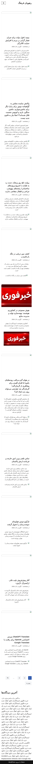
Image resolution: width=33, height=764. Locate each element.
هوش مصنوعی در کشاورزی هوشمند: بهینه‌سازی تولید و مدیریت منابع (18, 313)
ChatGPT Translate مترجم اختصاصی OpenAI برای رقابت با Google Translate (16, 640)
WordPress (12, 762)
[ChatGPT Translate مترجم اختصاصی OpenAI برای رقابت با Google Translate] (16, 622)
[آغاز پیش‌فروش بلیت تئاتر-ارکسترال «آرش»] (16, 565)
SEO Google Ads (24, 759)
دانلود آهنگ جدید (16, 737)
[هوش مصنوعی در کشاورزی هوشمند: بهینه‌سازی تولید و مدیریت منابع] (16, 295)
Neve (22, 762)
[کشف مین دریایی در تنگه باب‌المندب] (16, 239)
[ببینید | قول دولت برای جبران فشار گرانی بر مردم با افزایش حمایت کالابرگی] (16, 23)
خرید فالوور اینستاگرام (20, 701)
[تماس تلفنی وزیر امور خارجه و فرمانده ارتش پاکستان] (16, 444)
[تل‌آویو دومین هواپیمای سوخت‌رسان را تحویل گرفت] (16, 507)
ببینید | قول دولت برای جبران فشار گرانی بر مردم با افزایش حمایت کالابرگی (17, 40)
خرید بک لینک (13, 716)
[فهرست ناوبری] (3, 3)
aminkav (25, 46)
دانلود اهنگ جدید (6, 701)
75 (7, 678)
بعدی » (28, 683)
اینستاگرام (8, 748)
